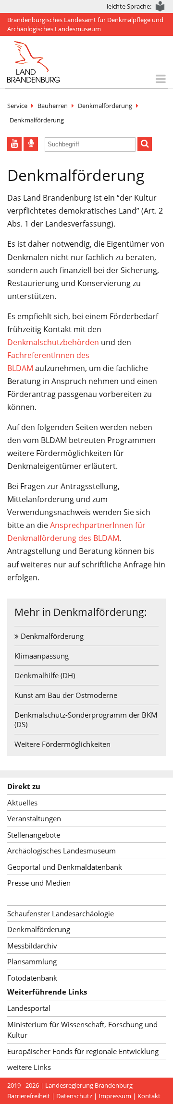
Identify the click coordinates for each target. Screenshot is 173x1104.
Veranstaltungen (34, 818)
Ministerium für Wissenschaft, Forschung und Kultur (82, 1030)
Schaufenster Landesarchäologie (60, 913)
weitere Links (29, 1067)
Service (17, 105)
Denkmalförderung (105, 105)
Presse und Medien (39, 883)
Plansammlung (32, 961)
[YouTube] (14, 144)
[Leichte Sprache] (160, 6)
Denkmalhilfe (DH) (44, 675)
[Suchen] (144, 144)
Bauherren (52, 105)
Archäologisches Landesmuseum (61, 850)
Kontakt (149, 1096)
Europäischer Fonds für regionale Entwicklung (83, 1051)
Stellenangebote (33, 835)
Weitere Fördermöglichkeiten (62, 744)
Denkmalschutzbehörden (53, 342)
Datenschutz (74, 1096)
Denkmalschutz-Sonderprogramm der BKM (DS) (86, 719)
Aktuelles (22, 802)
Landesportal (28, 1008)
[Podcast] (31, 144)
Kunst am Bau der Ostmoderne (65, 695)
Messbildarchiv (32, 945)
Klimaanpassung (41, 655)
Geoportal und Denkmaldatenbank (64, 867)
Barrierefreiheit (28, 1096)
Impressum (115, 1096)
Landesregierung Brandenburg (89, 1085)
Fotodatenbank (32, 978)
